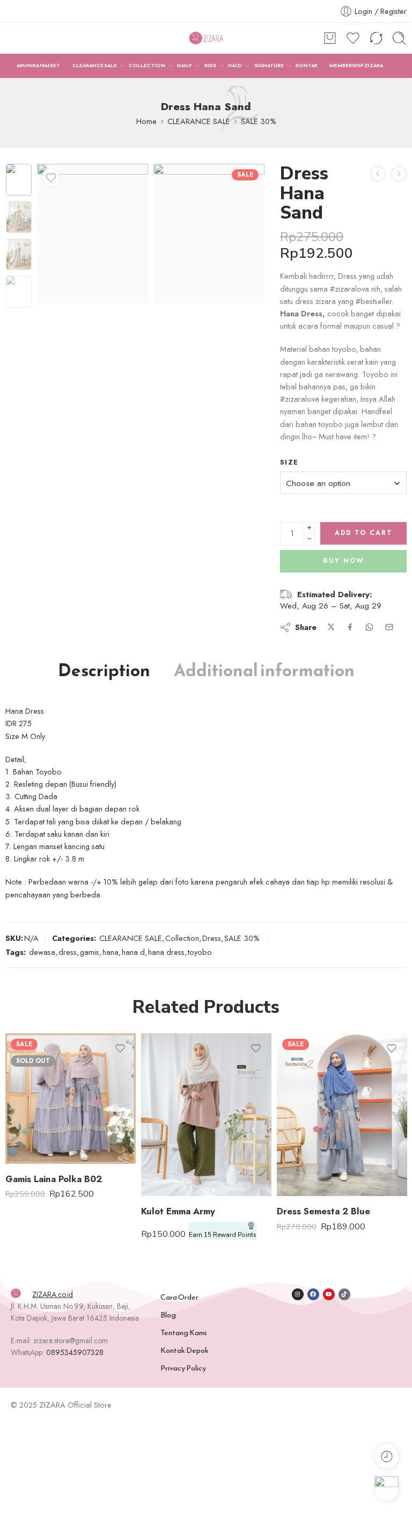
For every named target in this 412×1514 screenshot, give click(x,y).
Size (289, 462)
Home (146, 121)
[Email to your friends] (389, 627)
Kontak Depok (184, 1350)
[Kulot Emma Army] (206, 1115)
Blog (168, 1315)
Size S (306, 1145)
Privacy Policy (183, 1368)
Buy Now (343, 561)
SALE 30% (258, 121)
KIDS (210, 65)
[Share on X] (331, 627)
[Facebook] (313, 1294)
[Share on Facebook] (350, 627)
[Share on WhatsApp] (369, 627)
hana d (133, 952)
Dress (211, 938)
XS (35, 1097)
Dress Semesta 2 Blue (323, 1211)
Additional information (264, 670)
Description (104, 670)
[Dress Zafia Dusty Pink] (399, 174)
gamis (89, 952)
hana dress (166, 952)
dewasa (42, 952)
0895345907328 (75, 1352)
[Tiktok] (344, 1294)
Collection (182, 938)
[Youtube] (329, 1294)
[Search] (399, 38)
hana (110, 952)
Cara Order (179, 1297)
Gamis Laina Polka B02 (53, 1178)
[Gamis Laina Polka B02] (70, 1098)
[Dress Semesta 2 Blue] (342, 1115)
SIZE (13, 1082)
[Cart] (329, 38)
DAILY (184, 65)
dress (67, 952)
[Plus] (309, 527)
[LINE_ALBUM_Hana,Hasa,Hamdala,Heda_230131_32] (208, 233)
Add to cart (364, 533)
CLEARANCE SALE (94, 65)
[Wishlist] (51, 177)
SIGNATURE (269, 65)
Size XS (306, 1129)
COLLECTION (147, 65)
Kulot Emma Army (178, 1211)
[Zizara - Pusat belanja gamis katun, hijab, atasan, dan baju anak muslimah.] (206, 38)
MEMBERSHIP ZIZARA (356, 65)
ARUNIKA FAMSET (38, 65)
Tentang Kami (183, 1332)
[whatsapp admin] (386, 1488)
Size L (170, 1180)
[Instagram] (298, 1294)
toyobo (200, 952)
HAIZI (235, 65)
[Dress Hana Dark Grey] (378, 174)
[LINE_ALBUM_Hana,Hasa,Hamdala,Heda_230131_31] (19, 180)
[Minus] (309, 539)
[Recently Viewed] (386, 1456)
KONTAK (307, 65)
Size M (170, 1164)
